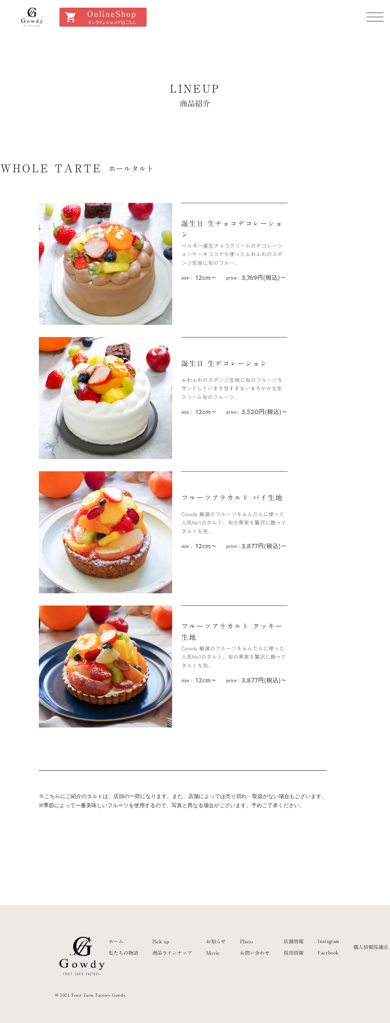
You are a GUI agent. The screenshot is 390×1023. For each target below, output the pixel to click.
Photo (246, 941)
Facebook (328, 952)
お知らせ (216, 941)
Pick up (160, 941)
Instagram (328, 941)
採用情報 (294, 953)
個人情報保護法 (370, 947)
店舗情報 (294, 941)
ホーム (116, 941)
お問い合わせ (255, 953)
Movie (213, 953)
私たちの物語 (123, 953)
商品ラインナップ (172, 953)
